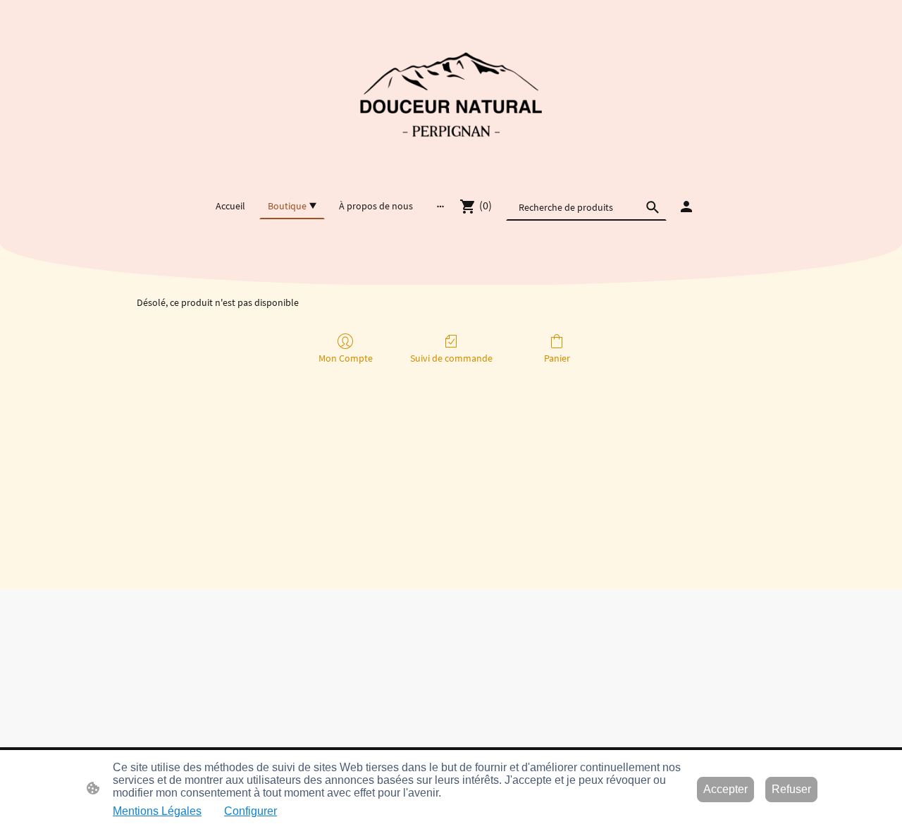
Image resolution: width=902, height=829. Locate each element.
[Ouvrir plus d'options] (440, 206)
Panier (557, 358)
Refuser (791, 789)
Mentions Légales (157, 811)
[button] (652, 207)
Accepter (725, 789)
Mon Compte (346, 358)
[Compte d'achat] (686, 206)
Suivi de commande (451, 358)
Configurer (250, 811)
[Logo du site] (451, 96)
